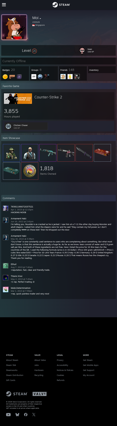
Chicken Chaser (21, 125)
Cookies (60, 375)
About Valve (40, 360)
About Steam (12, 360)
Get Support (88, 370)
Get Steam (88, 360)
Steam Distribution (14, 375)
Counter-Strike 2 (48, 97)
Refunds (60, 380)
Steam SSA (11, 365)
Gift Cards (10, 380)
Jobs (36, 365)
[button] (29, 50)
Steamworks (11, 370)
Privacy (60, 360)
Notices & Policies (65, 370)
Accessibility (62, 365)
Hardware (38, 370)
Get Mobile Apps (90, 365)
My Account (88, 375)
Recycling (38, 375)
